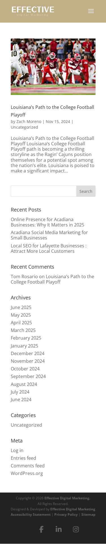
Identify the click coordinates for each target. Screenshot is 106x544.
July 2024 (20, 392)
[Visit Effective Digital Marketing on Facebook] (41, 529)
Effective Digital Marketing (72, 509)
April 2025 (21, 323)
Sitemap (88, 514)
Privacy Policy (66, 514)
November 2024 (28, 361)
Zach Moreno (28, 121)
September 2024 (28, 376)
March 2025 (23, 330)
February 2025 (26, 338)
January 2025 (24, 346)
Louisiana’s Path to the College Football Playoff (52, 279)
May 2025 (21, 315)
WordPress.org (27, 473)
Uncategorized (24, 127)
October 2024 (25, 369)
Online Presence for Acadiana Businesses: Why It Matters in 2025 (47, 222)
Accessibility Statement (31, 514)
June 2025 (21, 307)
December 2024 (27, 353)
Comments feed (28, 466)
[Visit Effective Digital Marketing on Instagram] (76, 529)
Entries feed (23, 458)
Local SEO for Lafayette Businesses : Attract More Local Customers (48, 248)
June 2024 (21, 399)
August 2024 (24, 384)
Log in (17, 450)
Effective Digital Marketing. (67, 498)
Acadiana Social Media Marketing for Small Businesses (49, 235)
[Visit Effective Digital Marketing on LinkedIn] (58, 529)
